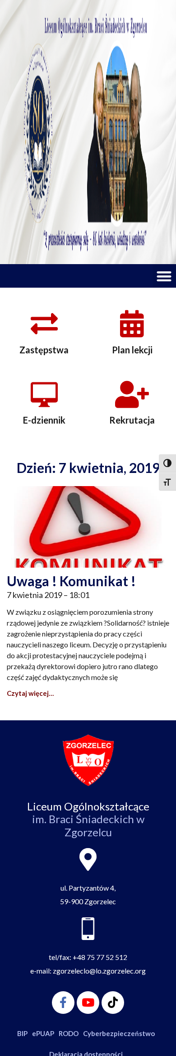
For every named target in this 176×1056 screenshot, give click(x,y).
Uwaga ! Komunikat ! (71, 581)
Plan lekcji (132, 349)
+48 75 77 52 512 (100, 957)
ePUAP (43, 1033)
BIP (22, 1033)
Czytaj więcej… (30, 693)
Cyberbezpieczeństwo (119, 1033)
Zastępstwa (44, 349)
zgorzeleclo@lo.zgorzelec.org (99, 970)
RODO (69, 1033)
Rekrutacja (132, 420)
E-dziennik (44, 420)
